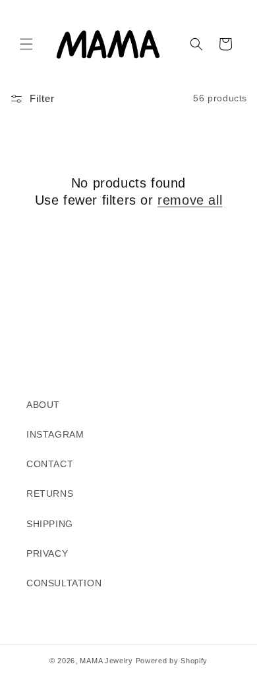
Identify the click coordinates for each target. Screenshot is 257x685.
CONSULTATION (63, 583)
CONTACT (49, 464)
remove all (189, 200)
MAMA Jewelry (106, 661)
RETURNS (49, 493)
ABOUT (43, 404)
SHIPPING (49, 524)
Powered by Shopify (172, 661)
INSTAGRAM (55, 434)
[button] (26, 44)
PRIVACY (47, 553)
